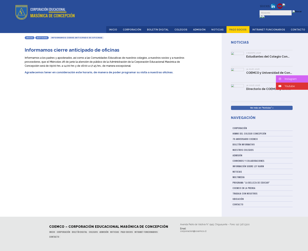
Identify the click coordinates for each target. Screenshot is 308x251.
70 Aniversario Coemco (245, 139)
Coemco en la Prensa (244, 188)
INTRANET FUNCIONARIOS (268, 29)
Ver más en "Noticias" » (262, 108)
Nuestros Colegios (243, 149)
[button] (292, 79)
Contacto (298, 29)
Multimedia (239, 177)
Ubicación (238, 199)
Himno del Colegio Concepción (249, 133)
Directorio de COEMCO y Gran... (268, 89)
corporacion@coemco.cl (193, 231)
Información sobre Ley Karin (248, 166)
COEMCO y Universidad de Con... (269, 72)
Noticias (217, 29)
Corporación (132, 29)
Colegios (181, 29)
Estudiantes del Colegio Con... (267, 56)
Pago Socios (238, 29)
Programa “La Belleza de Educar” (251, 182)
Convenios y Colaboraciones (248, 160)
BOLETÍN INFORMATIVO (244, 144)
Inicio (113, 29)
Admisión (199, 29)
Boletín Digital (158, 29)
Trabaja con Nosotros (245, 193)
